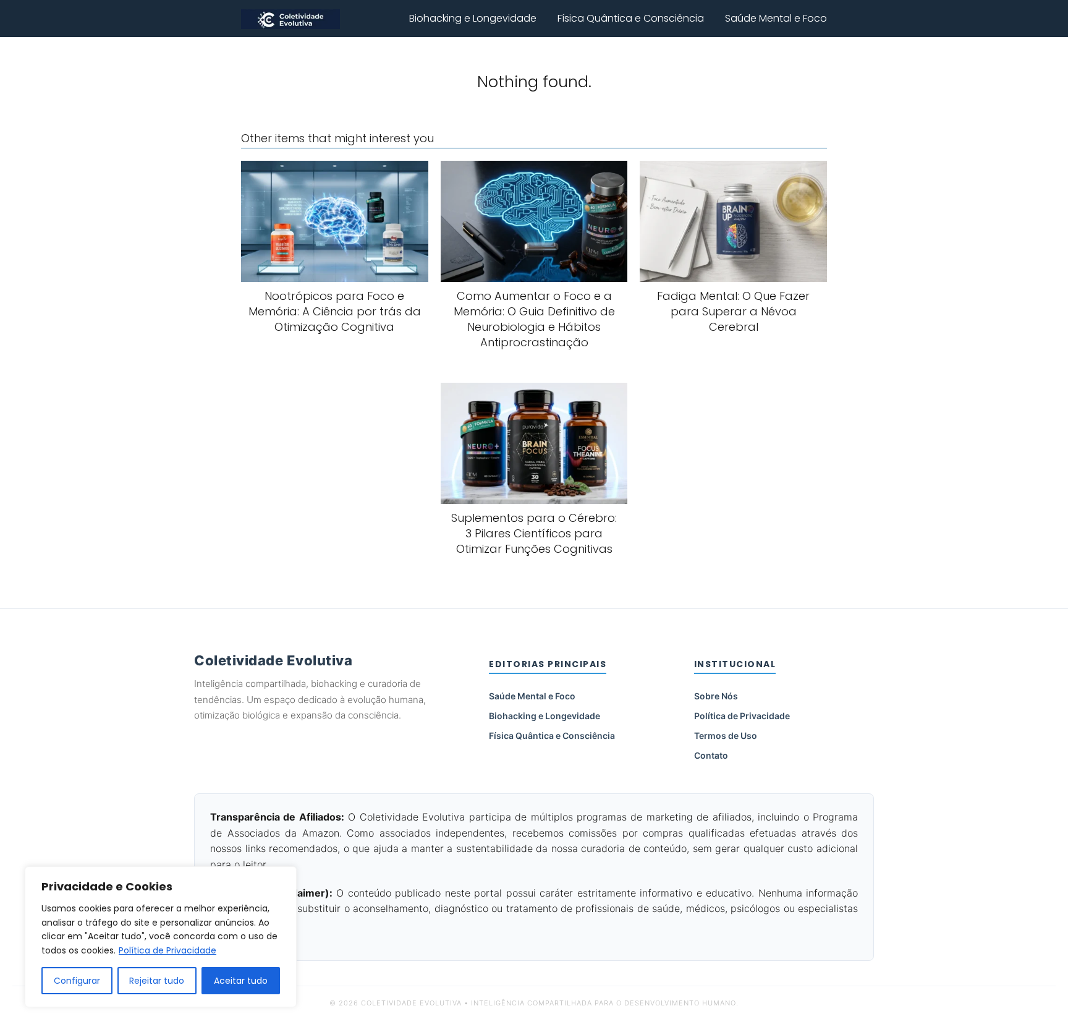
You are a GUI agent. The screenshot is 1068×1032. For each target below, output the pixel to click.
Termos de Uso (725, 735)
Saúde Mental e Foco (776, 18)
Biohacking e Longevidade (472, 18)
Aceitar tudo (241, 980)
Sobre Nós (716, 696)
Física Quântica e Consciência (630, 18)
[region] (161, 936)
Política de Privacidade (167, 950)
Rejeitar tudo (156, 980)
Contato (711, 755)
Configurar (77, 980)
